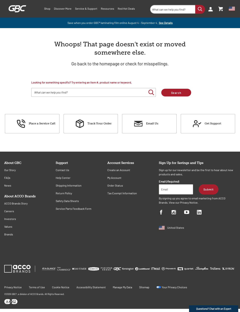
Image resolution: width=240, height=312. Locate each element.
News (7, 185)
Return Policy (64, 193)
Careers (9, 211)
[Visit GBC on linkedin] (203, 213)
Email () (169, 181)
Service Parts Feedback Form (73, 208)
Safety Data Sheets (67, 201)
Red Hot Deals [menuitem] (126, 8)
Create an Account (118, 170)
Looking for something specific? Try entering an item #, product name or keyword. (81, 82)
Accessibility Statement (91, 287)
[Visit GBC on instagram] (177, 213)
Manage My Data (122, 287)
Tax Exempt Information (122, 193)
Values (8, 226)
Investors (10, 218)
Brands (8, 234)
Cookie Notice (60, 287)
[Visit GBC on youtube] (190, 212)
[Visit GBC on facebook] (165, 213)
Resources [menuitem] (107, 8)
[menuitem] (209, 9)
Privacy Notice (189, 202)
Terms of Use (37, 287)
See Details (166, 22)
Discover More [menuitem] (63, 8)
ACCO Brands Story (16, 203)
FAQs (7, 177)
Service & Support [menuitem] (86, 8)
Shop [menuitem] (47, 8)
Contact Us (62, 170)
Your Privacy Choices (174, 287)
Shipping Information (69, 185)
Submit (208, 189)
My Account (114, 177)
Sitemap (144, 287)
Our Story (10, 170)
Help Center (63, 177)
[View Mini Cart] (220, 9)
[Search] (200, 9)
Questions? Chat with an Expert (213, 308)
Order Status (115, 185)
